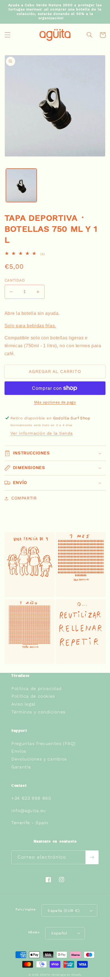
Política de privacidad (36, 688)
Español (59, 933)
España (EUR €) (64, 910)
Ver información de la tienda (41, 433)
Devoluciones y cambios (39, 759)
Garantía (21, 767)
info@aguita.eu (28, 810)
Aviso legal (23, 704)
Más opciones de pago (55, 402)
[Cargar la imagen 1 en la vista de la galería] (21, 185)
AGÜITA (45, 974)
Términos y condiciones (38, 712)
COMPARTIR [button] (24, 498)
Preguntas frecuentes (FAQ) (43, 743)
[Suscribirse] (91, 857)
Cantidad (15, 280)
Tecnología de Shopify (66, 974)
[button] (7, 34)
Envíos (18, 751)
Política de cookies (33, 696)
